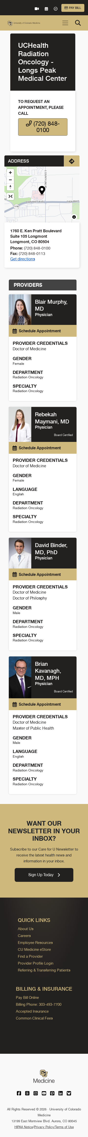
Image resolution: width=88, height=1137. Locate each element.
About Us (25, 929)
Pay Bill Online (27, 997)
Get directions (22, 259)
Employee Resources (35, 942)
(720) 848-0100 (46, 127)
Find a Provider (30, 956)
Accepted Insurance (32, 1011)
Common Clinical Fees (34, 1018)
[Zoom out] (10, 179)
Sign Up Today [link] (41, 874)
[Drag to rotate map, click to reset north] (10, 186)
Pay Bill (75, 8)
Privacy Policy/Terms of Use (54, 1127)
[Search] (78, 23)
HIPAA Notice (23, 1127)
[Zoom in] (10, 172)
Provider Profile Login (35, 963)
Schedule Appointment (40, 330)
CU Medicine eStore (34, 949)
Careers (24, 936)
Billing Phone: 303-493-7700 (38, 1004)
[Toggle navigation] (65, 23)
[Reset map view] (10, 196)
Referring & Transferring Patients (44, 970)
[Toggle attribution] (74, 217)
